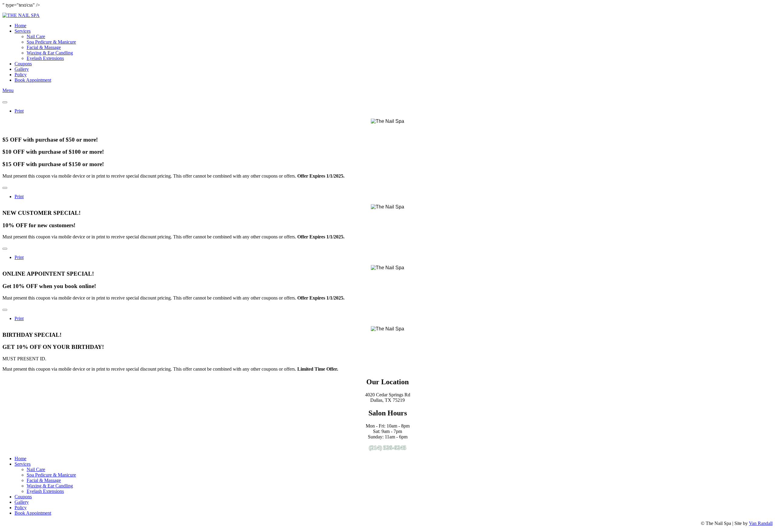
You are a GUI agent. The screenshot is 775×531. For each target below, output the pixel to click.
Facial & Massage (44, 47)
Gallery (22, 69)
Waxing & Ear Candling (50, 52)
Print (19, 110)
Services (23, 31)
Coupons (23, 63)
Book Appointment (33, 80)
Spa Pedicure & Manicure (51, 41)
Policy (21, 74)
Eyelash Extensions (45, 58)
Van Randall (761, 523)
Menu (8, 90)
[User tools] (4, 102)
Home (20, 25)
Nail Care (36, 36)
